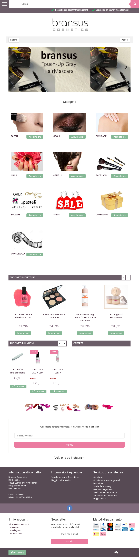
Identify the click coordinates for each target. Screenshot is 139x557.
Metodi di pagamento (103, 489)
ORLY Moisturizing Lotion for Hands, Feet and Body (85, 317)
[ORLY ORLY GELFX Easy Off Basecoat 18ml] (37, 357)
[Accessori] (112, 161)
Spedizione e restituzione (105, 492)
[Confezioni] (112, 200)
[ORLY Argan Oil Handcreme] (116, 297)
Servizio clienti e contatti (105, 495)
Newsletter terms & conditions (65, 477)
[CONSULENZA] (27, 240)
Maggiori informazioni (61, 480)
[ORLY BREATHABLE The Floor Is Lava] (23, 297)
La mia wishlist (16, 533)
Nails (14, 175)
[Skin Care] (112, 122)
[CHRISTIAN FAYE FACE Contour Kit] (54, 297)
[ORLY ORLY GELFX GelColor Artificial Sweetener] (57, 357)
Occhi (56, 136)
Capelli (57, 175)
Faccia (14, 136)
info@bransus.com (17, 486)
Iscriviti (69, 444)
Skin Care (101, 136)
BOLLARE (15, 214)
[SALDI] (69, 200)
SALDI (56, 214)
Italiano (13, 40)
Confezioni (102, 214)
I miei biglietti (15, 530)
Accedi (125, 40)
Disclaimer (98, 483)
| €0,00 (18, 552)
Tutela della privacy (102, 486)
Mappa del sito (100, 498)
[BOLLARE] (27, 200)
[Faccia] (27, 122)
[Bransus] (69, 69)
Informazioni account (19, 524)
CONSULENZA (18, 253)
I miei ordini (14, 527)
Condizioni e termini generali (106, 480)
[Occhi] (69, 122)
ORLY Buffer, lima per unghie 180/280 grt (17, 372)
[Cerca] (135, 4)
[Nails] (27, 161)
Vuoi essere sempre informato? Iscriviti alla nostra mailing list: (65, 525)
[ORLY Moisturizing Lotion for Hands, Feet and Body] (85, 297)
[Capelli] (69, 161)
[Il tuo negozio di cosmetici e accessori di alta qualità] (70, 25)
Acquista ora (35, 137)
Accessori (101, 175)
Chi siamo (98, 477)
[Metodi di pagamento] (114, 529)
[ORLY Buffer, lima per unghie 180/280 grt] (17, 357)
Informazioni (23, 333)
